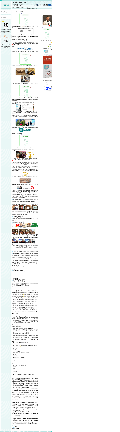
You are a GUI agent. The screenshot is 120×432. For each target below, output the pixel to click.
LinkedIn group (32, 117)
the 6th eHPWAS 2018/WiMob (24, 227)
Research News (3, 11)
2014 (45, 41)
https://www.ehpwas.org (19, 67)
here (19, 264)
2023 (46, 40)
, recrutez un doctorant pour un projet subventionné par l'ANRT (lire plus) (47, 48)
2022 (48, 40)
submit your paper (16, 177)
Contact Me (40, 431)
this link (23, 133)
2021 (50, 40)
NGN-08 (27, 309)
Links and (4, 16)
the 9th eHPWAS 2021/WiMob (24, 169)
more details (18, 326)
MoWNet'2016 (30, 256)
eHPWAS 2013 (16, 308)
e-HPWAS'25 (15, 51)
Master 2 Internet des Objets (7, 35)
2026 (41, 40)
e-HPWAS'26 (15, 11)
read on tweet (9, 44)
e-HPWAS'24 (15, 83)
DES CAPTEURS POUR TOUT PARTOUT (6, 44)
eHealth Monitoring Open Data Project (47, 80)
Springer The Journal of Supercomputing (23, 328)
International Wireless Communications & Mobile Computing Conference (25, 221)
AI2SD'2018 (22, 246)
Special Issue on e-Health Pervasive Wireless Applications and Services (30, 245)
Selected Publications (4, 12)
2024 (45, 40)
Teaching (24, 431)
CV (27, 431)
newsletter (33, 266)
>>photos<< (18, 100)
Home (2, 18)
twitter (34, 170)
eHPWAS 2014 (16, 307)
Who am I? (4, 431)
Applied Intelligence (32, 248)
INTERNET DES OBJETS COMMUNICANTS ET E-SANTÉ (6, 46)
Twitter (26, 117)
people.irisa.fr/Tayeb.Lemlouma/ (48, 3)
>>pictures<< (25, 40)
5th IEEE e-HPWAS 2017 (17, 251)
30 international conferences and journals (16, 284)
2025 (43, 40)
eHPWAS (33, 283)
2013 (47, 41)
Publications (19, 431)
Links (33, 431)
